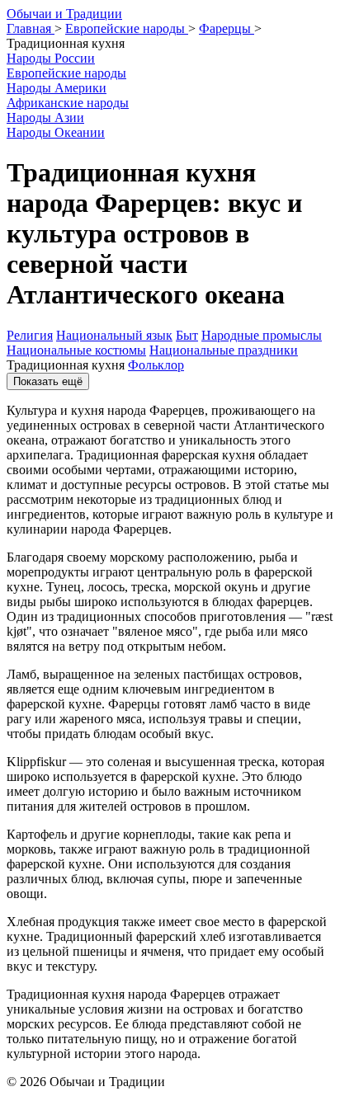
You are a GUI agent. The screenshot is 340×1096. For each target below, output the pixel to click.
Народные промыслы (261, 335)
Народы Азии (45, 118)
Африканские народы (68, 103)
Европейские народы (66, 73)
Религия (30, 335)
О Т (64, 14)
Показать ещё (48, 381)
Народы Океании (56, 132)
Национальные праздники (223, 350)
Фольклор (156, 365)
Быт (187, 335)
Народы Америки (56, 88)
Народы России (51, 58)
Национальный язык (114, 335)
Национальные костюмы (76, 350)
